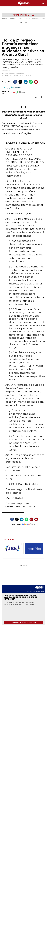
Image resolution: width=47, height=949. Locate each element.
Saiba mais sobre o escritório (23, 622)
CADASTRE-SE (39, 591)
